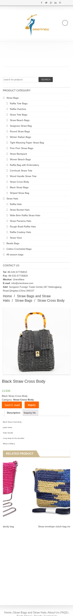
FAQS (64, 612)
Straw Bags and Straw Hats (29, 612)
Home (7, 296)
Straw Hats (12, 198)
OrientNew (18, 279)
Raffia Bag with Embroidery (24, 165)
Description (13, 412)
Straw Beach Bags (20, 120)
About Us (53, 612)
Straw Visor (16, 237)
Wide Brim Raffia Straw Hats (25, 215)
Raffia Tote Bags (19, 103)
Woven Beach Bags (20, 159)
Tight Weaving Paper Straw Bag (27, 142)
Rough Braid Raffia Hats (23, 226)
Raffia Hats (16, 204)
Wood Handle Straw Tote (23, 176)
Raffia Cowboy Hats (20, 232)
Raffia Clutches (18, 109)
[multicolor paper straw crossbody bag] (36, 491)
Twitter (46, 2)
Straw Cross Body (19, 181)
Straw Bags (12, 97)
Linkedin (55, 2)
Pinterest (60, 2)
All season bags (14, 254)
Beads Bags (12, 243)
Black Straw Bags (19, 187)
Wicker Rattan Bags (20, 137)
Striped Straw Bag (19, 193)
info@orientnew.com (22, 283)
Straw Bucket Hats (20, 209)
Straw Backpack (18, 153)
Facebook (42, 2)
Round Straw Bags (20, 131)
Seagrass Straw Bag (21, 125)
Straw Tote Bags (18, 114)
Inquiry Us (30, 412)
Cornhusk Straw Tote (21, 170)
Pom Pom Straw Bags (21, 148)
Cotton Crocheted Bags (19, 249)
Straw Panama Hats (20, 221)
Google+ (51, 2)
